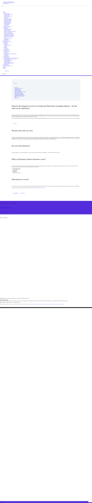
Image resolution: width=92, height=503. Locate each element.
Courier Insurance (17, 89)
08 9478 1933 (6, 207)
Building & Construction (18, 88)
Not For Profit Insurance (18, 92)
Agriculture (16, 87)
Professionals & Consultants (19, 93)
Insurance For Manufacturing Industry (20, 91)
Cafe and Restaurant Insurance (19, 96)
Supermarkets (17, 97)
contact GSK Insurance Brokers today (39, 187)
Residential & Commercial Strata (20, 95)
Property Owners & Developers (19, 94)
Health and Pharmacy (18, 90)
